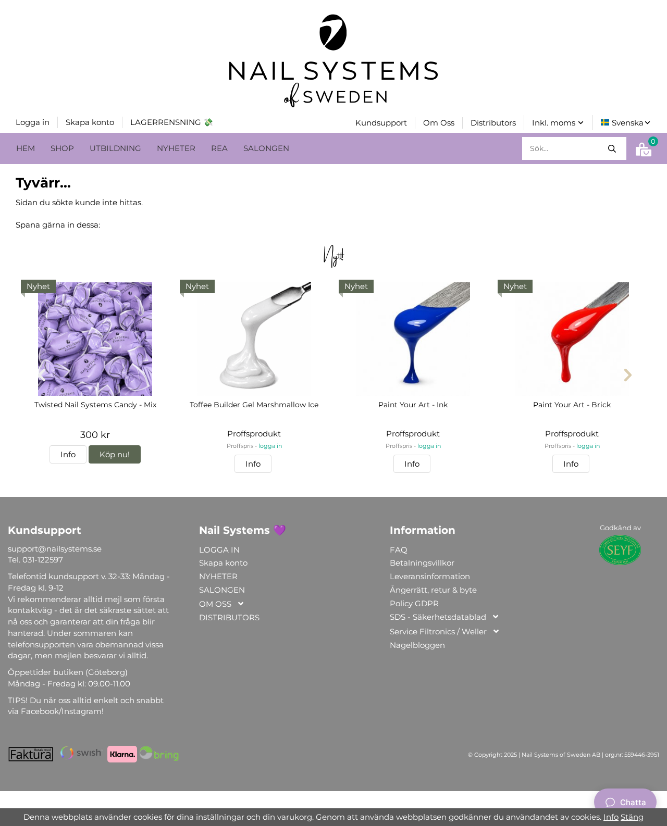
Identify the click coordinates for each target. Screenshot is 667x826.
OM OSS (215, 604)
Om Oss (438, 123)
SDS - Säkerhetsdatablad (438, 617)
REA (219, 148)
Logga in (33, 122)
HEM (25, 148)
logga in (270, 446)
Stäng (632, 817)
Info (68, 454)
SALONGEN (266, 148)
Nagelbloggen (417, 645)
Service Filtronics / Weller (438, 631)
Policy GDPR (414, 603)
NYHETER (176, 148)
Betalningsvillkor (422, 563)
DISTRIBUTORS (229, 617)
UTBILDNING (115, 148)
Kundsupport (381, 123)
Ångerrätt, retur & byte (433, 590)
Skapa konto (90, 122)
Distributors (493, 123)
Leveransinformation (430, 576)
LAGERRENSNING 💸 (171, 122)
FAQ (398, 550)
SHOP (62, 148)
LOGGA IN (219, 550)
